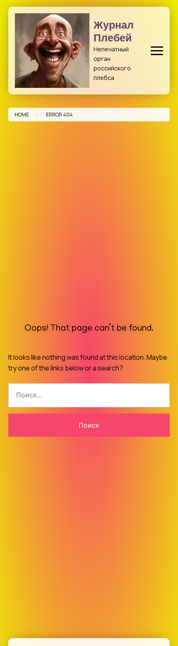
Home (21, 114)
